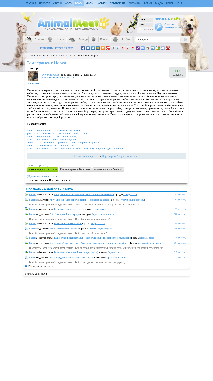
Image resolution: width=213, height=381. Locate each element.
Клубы (90, 3)
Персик (31, 145)
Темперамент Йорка (87, 55)
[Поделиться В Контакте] (88, 48)
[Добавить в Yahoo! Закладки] (138, 48)
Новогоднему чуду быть (66, 139)
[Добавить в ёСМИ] (133, 48)
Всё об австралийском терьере (69, 209)
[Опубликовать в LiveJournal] (118, 48)
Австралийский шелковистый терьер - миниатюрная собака (84, 194)
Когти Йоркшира (83, 156)
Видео (159, 3)
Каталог (101, 3)
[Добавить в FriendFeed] (163, 48)
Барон (32, 194)
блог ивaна (43, 130)
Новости (44, 3)
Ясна (30, 142)
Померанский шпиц (65, 136)
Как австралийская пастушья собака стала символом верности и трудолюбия (92, 238)
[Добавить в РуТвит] (143, 48)
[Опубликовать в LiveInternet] (113, 48)
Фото (68, 3)
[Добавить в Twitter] (93, 48)
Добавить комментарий (43, 176)
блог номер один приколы (52, 142)
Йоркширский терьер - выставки (120, 156)
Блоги (78, 3)
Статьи (57, 3)
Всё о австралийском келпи (68, 223)
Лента (169, 3)
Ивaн (30, 130)
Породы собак (130, 194)
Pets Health (49, 133)
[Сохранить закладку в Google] (158, 48)
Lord (29, 139)
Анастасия (33, 83)
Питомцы (134, 3)
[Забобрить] (148, 48)
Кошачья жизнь (48, 145)
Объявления (117, 3)
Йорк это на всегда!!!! (60, 55)
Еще (180, 3)
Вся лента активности (40, 266)
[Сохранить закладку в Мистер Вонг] (168, 48)
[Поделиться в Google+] (108, 48)
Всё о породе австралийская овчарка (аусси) (76, 252)
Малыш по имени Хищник (74, 133)
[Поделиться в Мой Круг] (153, 48)
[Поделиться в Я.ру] (123, 48)
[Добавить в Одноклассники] (103, 48)
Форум (148, 3)
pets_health (33, 133)
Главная (31, 55)
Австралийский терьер (67, 130)
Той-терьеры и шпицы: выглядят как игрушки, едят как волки (87, 148)
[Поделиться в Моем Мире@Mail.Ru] (98, 48)
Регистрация (170, 24)
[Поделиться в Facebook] (83, 48)
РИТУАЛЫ (67, 145)
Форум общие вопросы (132, 200)
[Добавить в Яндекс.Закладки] (128, 48)
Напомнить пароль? (173, 27)
